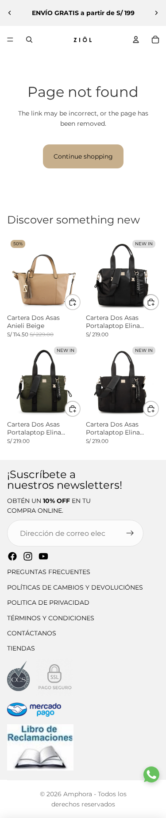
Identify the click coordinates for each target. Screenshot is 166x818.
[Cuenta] (136, 39)
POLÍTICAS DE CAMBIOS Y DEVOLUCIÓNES (75, 587)
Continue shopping (83, 156)
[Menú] (10, 39)
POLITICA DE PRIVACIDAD (48, 603)
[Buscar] (29, 39)
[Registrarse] (130, 533)
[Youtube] (43, 556)
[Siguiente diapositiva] (156, 13)
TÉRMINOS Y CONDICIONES (50, 618)
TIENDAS (21, 648)
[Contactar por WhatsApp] (151, 774)
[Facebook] (12, 556)
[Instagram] (28, 556)
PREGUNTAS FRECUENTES (48, 572)
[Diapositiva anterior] (9, 13)
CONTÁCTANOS (31, 633)
